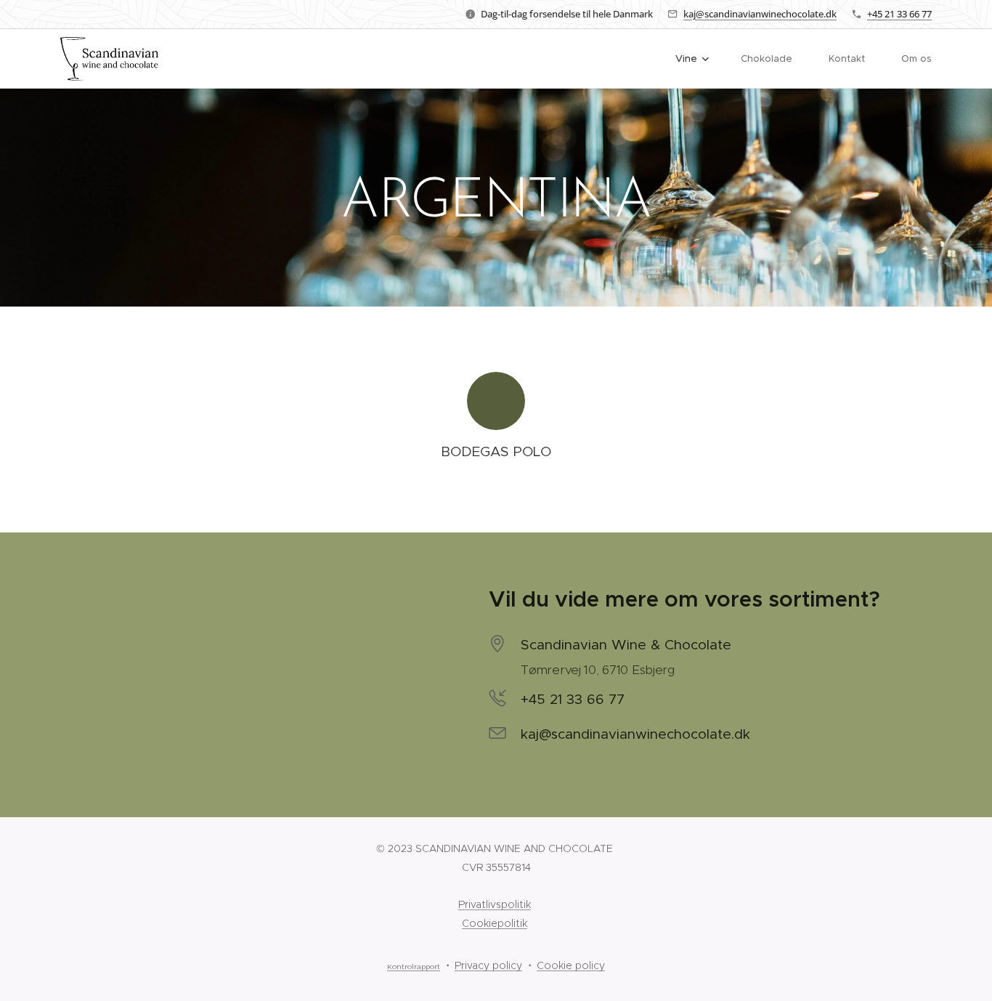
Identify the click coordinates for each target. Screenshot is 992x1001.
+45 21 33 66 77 (899, 13)
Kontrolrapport (413, 966)
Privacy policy (488, 965)
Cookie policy (571, 965)
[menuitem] (697, 59)
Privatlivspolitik (494, 904)
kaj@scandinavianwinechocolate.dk (760, 13)
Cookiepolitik (494, 923)
